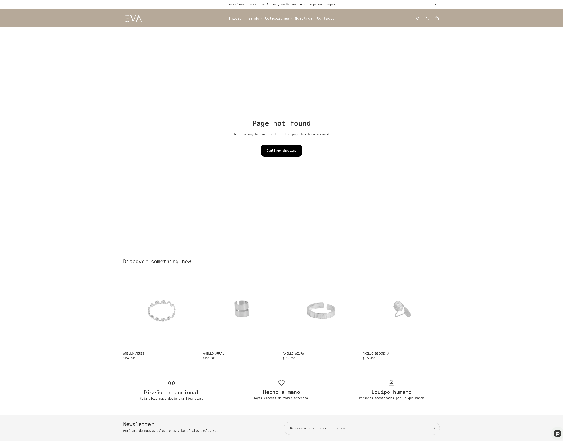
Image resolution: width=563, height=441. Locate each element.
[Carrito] (437, 18)
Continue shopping (281, 150)
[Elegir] (193, 342)
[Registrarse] (433, 428)
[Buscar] (418, 18)
